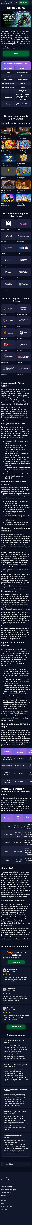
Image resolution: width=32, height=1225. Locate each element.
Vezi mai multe (16, 1026)
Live (12, 123)
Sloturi (26, 123)
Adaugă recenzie (16, 962)
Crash (19, 123)
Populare (4, 123)
